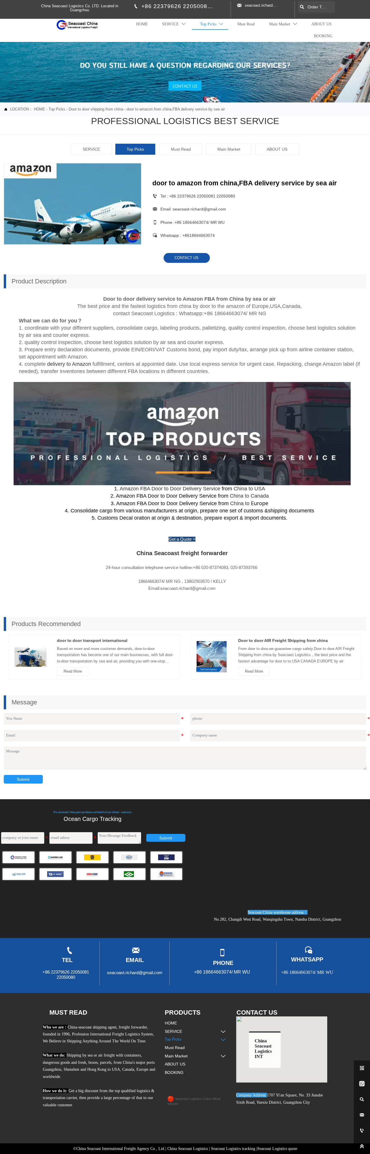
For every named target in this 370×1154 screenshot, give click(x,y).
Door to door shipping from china (96, 109)
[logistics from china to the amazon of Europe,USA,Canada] (182, 433)
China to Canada (248, 496)
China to (249, 503)
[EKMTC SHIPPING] (55, 874)
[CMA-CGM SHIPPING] (92, 874)
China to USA (248, 489)
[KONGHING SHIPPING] (129, 874)
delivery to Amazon (69, 364)
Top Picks (57, 109)
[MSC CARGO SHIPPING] (92, 857)
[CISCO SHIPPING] (129, 857)
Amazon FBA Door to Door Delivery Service (169, 489)
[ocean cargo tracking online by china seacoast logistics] (18, 857)
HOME (39, 109)
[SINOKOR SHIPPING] (166, 874)
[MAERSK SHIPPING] (55, 857)
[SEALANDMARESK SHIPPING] (18, 874)
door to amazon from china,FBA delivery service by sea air (176, 109)
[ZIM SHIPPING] (166, 857)
